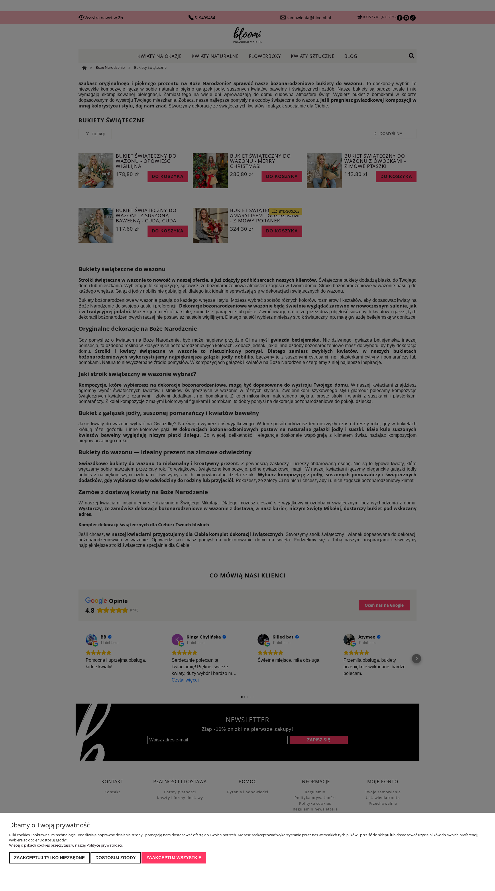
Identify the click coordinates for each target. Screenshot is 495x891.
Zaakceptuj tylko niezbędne (49, 857)
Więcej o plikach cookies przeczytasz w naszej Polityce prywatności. (66, 845)
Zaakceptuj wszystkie (173, 857)
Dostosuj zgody (115, 857)
